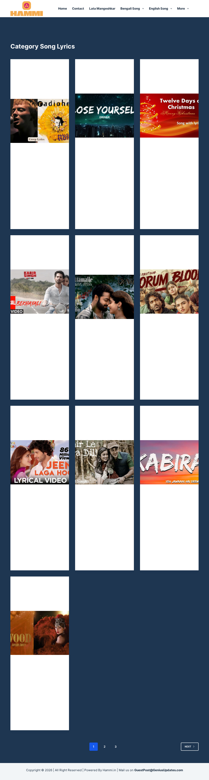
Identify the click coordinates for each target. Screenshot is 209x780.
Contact (78, 8)
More (181, 8)
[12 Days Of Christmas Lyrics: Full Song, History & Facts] (169, 116)
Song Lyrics (25, 67)
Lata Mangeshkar (102, 8)
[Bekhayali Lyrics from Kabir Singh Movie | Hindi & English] (39, 291)
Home (62, 8)
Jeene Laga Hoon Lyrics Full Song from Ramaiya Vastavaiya (37, 428)
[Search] (197, 8)
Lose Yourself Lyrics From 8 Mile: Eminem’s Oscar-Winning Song (103, 81)
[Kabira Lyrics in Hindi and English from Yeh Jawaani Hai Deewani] (169, 462)
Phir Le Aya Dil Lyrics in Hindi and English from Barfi (104, 428)
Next (188, 746)
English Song (158, 8)
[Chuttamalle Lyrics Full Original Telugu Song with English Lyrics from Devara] (104, 297)
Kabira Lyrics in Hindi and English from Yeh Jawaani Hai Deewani (167, 428)
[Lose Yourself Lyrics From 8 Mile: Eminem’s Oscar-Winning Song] (104, 116)
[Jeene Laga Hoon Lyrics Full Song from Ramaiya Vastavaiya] (39, 462)
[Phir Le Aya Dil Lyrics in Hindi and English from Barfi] (104, 462)
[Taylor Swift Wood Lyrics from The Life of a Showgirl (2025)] (39, 633)
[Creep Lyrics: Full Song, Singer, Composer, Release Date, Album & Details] (39, 121)
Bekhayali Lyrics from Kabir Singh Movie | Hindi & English (38, 257)
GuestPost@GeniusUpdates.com (158, 770)
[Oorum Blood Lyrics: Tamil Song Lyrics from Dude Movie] (169, 291)
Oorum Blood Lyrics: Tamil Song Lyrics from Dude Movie (168, 257)
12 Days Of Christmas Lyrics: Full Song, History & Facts (167, 81)
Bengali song (130, 8)
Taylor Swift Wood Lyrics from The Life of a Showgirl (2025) (39, 599)
